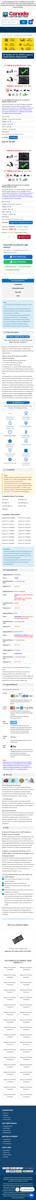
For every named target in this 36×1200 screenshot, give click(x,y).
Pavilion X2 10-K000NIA (8, 527)
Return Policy (6, 1130)
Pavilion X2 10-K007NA (24, 534)
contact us (9, 491)
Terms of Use (7, 1117)
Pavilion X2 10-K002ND (8, 530)
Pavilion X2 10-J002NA (8, 521)
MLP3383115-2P (22, 499)
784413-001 (5, 499)
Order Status (6, 1128)
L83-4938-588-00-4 (23, 503)
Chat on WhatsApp (19, 262)
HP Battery (10, 35)
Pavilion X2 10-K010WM (24, 540)
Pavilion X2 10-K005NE (24, 530)
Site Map (5, 1156)
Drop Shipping (7, 1143)
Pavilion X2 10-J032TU (24, 524)
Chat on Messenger (19, 257)
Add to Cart (25, 237)
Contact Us (6, 1152)
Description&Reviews (18, 280)
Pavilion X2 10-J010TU (24, 521)
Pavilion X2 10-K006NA (8, 534)
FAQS (18, 296)
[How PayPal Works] (6, 1171)
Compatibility (18, 284)
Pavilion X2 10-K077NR (24, 543)
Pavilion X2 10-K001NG (24, 527)
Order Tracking (7, 1154)
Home (3, 35)
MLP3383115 (5, 503)
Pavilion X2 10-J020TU (8, 524)
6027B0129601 (22, 506)
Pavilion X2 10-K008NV (8, 537)
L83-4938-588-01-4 (7, 506)
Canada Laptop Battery (20, 1177)
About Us (5, 1113)
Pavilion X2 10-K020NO (8, 543)
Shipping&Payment (18, 288)
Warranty (18, 292)
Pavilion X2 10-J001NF (24, 518)
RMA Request (7, 1132)
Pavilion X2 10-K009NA (24, 537)
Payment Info (6, 1141)
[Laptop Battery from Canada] (15, 17)
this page (19, 871)
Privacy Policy (7, 1119)
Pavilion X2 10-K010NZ (8, 540)
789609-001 (5, 509)
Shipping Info (7, 1139)
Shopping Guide (7, 1126)
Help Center (6, 1150)
